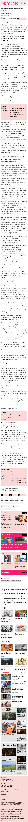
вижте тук (17, 804)
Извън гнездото (15, 692)
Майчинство (5, 469)
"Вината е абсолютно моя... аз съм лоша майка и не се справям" (18, 480)
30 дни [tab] (25, 672)
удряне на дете (4, 506)
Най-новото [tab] (17, 587)
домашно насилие (14, 500)
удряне (21, 503)
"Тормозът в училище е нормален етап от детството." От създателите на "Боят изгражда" (17, 112)
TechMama (14, 703)
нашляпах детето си (6, 508)
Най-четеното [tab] (23, 587)
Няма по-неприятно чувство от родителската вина (18, 474)
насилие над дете (5, 503)
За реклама (3, 794)
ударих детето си (14, 506)
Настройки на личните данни (7, 805)
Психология (14, 684)
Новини (2, 796)
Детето (3, 106)
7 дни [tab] (22, 672)
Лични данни (3, 793)
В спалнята (14, 679)
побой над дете (14, 503)
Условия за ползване (5, 791)
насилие (6, 500)
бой (2, 500)
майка (21, 500)
